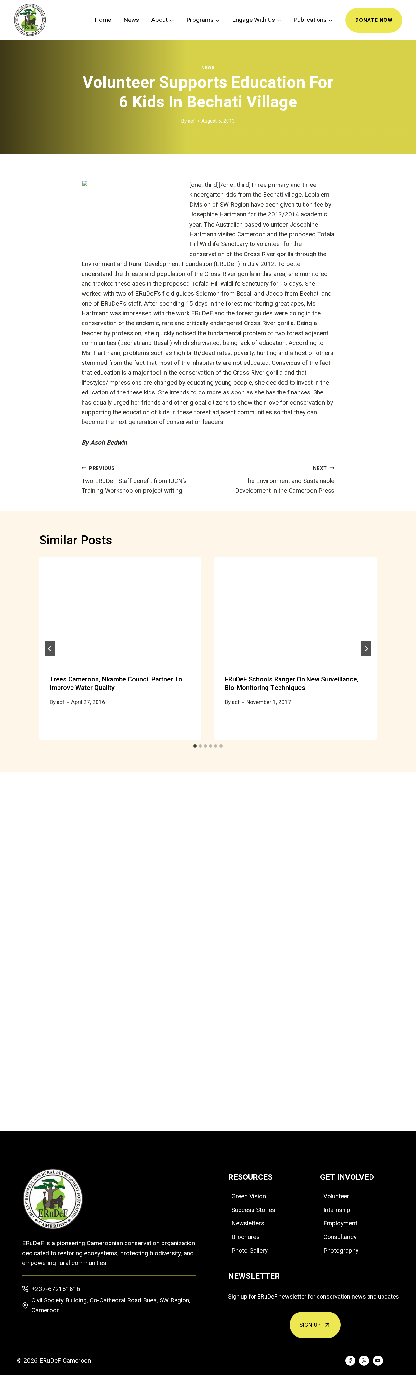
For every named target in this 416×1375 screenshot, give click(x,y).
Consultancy (340, 1237)
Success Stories (253, 1210)
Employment (340, 1223)
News (131, 19)
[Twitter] (364, 1361)
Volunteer (336, 1196)
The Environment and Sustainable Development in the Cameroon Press (284, 479)
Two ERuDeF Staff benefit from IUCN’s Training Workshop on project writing (134, 479)
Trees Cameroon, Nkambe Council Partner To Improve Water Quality (116, 684)
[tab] (195, 746)
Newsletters (247, 1223)
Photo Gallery (249, 1250)
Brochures (245, 1237)
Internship (336, 1210)
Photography (340, 1250)
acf (191, 121)
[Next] (366, 648)
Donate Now (374, 20)
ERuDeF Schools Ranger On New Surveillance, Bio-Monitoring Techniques (291, 684)
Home (103, 19)
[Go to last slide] (50, 648)
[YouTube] (378, 1361)
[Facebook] (350, 1361)
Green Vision (248, 1196)
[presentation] (120, 611)
